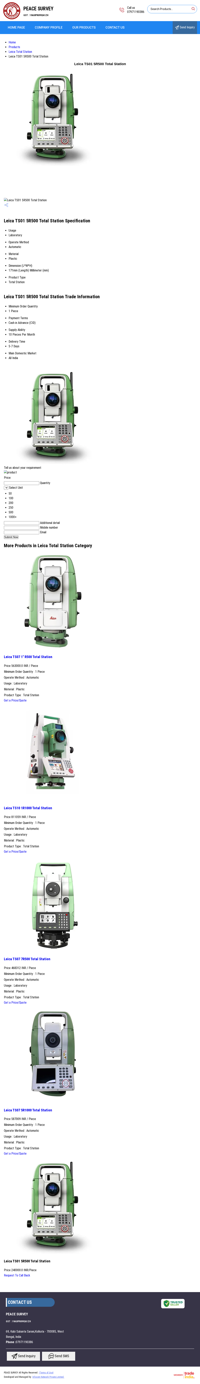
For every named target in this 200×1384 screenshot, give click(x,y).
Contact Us (115, 27)
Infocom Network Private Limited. (48, 1377)
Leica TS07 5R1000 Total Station (28, 1110)
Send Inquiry (187, 27)
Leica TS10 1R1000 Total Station (28, 808)
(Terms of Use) (46, 1372)
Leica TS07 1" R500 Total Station (28, 657)
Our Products (84, 27)
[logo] (12, 18)
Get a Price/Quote (15, 700)
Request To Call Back (17, 1275)
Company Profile (48, 27)
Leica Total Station (20, 52)
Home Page (16, 27)
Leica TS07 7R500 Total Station (27, 959)
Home (12, 42)
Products (14, 47)
